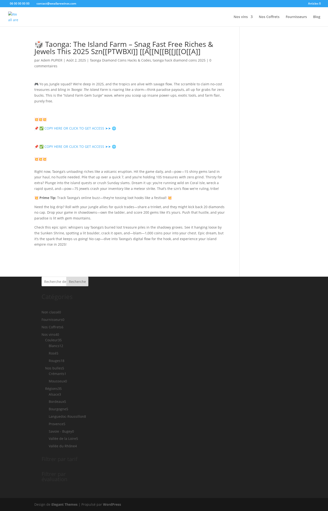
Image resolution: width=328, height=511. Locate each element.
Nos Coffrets (269, 17)
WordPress (112, 504)
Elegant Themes (64, 504)
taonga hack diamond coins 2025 (179, 60)
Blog (316, 17)
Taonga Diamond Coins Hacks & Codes (120, 60)
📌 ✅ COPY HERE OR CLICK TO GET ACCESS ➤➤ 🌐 (75, 128)
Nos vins (241, 17)
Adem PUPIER (51, 60)
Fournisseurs (296, 17)
